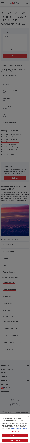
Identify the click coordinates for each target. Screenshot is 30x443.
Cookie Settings (15, 431)
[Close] (28, 416)
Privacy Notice (23, 428)
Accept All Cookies (15, 440)
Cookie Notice (15, 428)
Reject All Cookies (15, 436)
